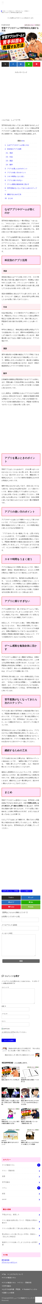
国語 (9, 161)
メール (4, 1013)
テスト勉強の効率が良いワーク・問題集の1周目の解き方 (19, 1221)
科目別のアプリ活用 (13, 149)
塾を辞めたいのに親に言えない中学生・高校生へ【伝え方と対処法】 (19, 1235)
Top (4, 1274)
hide (22, 141)
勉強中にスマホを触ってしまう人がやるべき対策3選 (19, 1243)
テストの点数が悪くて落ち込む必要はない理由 (18, 1228)
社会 (9, 157)
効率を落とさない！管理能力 (11, 891)
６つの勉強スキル (27, 891)
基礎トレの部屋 (8, 1293)
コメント (5, 987)
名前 (4, 1006)
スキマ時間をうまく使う (14, 176)
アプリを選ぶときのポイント (16, 168)
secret (4, 1199)
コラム (4, 1188)
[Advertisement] (21, 94)
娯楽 (3, 1193)
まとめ (9, 198)
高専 (3, 1176)
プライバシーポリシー (9, 1262)
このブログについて (16, 1274)
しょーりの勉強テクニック (21, 5)
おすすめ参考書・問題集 (11, 1289)
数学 (9, 164)
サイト (4, 1021)
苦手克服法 (6, 1182)
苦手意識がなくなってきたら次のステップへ (21, 189)
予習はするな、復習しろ (10, 1214)
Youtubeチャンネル (30, 1289)
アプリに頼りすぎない (14, 180)
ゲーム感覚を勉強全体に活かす (17, 184)
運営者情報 (5, 1260)
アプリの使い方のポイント (15, 172)
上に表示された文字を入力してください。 (15, 1032)
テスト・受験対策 (8, 1170)
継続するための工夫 (13, 194)
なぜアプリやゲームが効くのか (17, 145)
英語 (9, 153)
